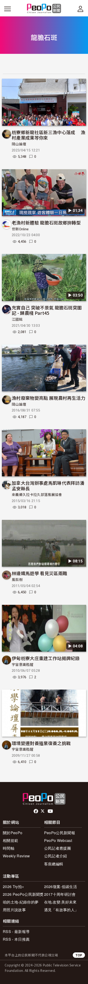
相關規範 (10, 840)
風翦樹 (17, 580)
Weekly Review (16, 856)
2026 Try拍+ (13, 886)
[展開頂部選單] (80, 9)
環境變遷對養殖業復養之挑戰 (41, 743)
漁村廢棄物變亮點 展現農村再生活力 (48, 398)
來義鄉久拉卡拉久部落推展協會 (37, 495)
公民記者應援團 (57, 848)
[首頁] (44, 9)
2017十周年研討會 (60, 894)
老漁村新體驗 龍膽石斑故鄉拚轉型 (46, 222)
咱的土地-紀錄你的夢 (20, 902)
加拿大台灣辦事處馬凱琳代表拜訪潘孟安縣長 (48, 486)
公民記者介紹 (55, 856)
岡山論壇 (19, 144)
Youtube (51, 811)
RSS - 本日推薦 (16, 939)
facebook (36, 811)
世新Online (20, 229)
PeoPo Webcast (58, 840)
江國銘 (17, 319)
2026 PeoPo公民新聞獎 (23, 894)
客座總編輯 (53, 864)
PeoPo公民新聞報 (59, 832)
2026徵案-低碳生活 (60, 886)
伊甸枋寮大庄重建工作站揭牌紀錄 (46, 658)
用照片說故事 (14, 909)
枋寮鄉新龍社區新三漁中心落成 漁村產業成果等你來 (48, 135)
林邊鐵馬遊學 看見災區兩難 (39, 573)
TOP (79, 955)
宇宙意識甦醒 (22, 665)
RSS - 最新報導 (16, 931)
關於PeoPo (12, 832)
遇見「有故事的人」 (61, 909)
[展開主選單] (7, 9)
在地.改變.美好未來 (60, 902)
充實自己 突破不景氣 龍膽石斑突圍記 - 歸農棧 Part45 (47, 310)
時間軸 (8, 848)
